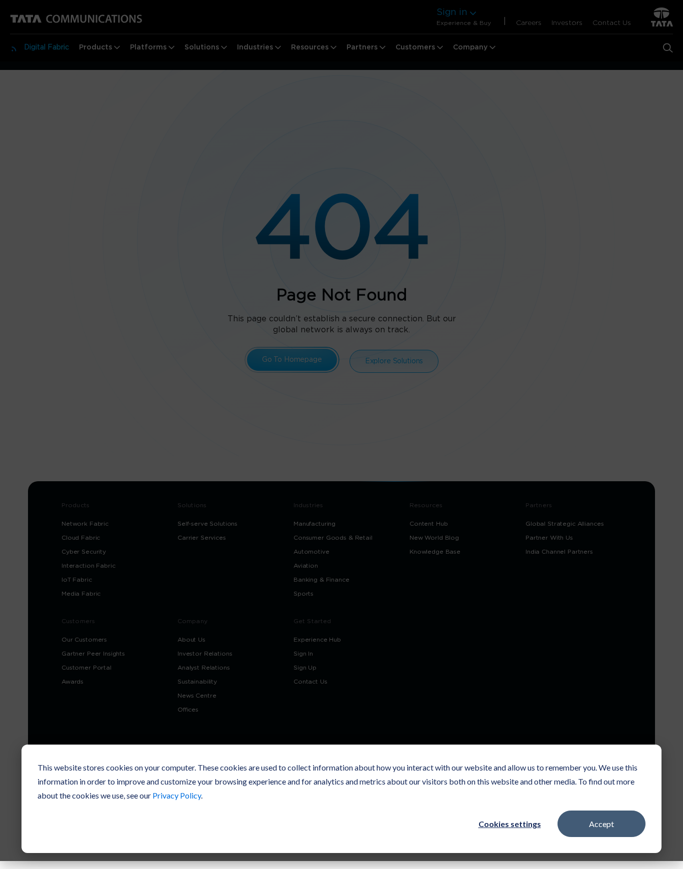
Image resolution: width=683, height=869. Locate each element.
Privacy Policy (176, 795)
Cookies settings (509, 824)
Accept (601, 824)
